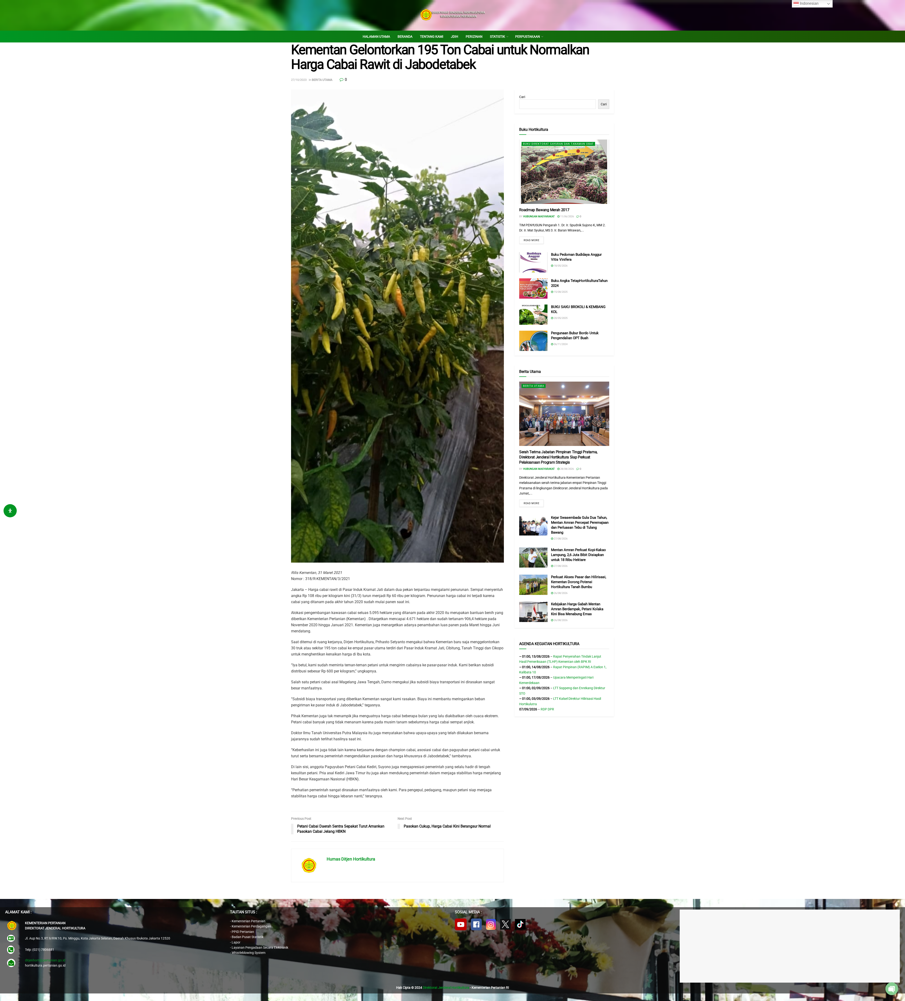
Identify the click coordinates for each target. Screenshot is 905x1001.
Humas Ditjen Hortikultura (351, 859)
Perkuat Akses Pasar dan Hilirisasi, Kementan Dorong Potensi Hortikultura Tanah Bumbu (578, 582)
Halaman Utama (376, 36)
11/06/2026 (566, 216)
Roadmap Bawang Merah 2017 (544, 210)
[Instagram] (491, 924)
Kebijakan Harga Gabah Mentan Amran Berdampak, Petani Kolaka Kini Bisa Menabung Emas (577, 609)
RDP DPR (547, 709)
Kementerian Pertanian (248, 921)
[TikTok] (520, 924)
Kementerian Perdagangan (251, 926)
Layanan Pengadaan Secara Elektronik (260, 947)
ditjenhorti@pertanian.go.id (45, 960)
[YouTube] (461, 924)
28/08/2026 (566, 468)
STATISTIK (497, 36)
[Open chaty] (891, 988)
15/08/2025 (560, 291)
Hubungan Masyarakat (539, 216)
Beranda (405, 36)
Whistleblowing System (248, 953)
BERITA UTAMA (322, 80)
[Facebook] (476, 924)
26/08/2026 (560, 593)
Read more (531, 240)
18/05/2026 (560, 265)
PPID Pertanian (243, 932)
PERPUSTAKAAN (527, 36)
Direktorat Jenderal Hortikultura (446, 987)
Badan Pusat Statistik (247, 937)
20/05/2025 (560, 318)
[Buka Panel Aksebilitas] (10, 510)
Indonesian (809, 3)
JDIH (454, 36)
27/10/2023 (299, 80)
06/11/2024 (560, 344)
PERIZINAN (474, 36)
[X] (505, 924)
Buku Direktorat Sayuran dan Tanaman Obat (558, 143)
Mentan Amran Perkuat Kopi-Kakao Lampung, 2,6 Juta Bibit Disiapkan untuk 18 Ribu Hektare (578, 555)
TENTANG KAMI (431, 36)
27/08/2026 (560, 538)
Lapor (236, 942)
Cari (522, 97)
